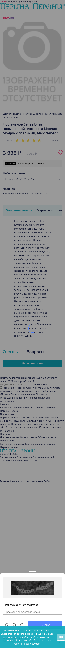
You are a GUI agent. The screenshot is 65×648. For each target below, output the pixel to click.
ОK (61, 637)
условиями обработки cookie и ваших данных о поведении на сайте (27, 635)
